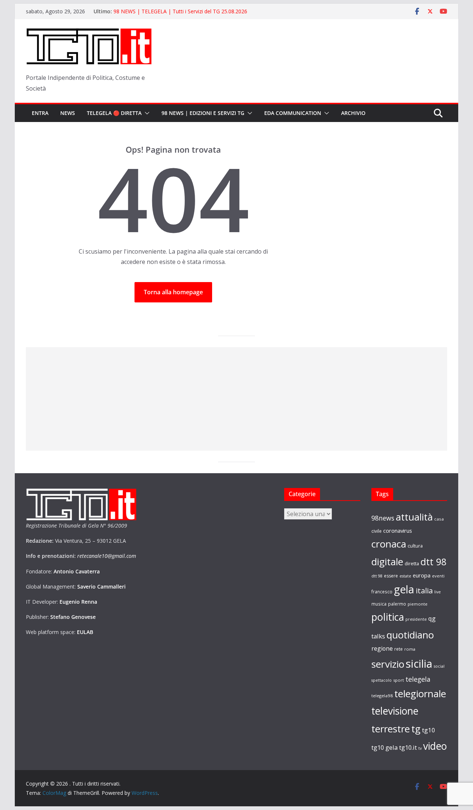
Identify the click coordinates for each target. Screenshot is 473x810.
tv (420, 748)
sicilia (419, 663)
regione (382, 648)
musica (379, 604)
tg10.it (408, 747)
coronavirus (397, 530)
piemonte (418, 604)
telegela (418, 679)
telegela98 (382, 695)
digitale (387, 561)
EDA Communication (292, 112)
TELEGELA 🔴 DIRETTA (114, 112)
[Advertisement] (236, 399)
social (439, 666)
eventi (438, 576)
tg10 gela (384, 747)
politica (387, 617)
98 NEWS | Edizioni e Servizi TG (202, 112)
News (67, 112)
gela (404, 589)
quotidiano (410, 634)
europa (422, 575)
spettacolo (381, 680)
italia (424, 590)
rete (398, 649)
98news (382, 518)
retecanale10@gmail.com (106, 555)
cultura (415, 546)
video (435, 746)
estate (405, 576)
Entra (40, 112)
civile (376, 531)
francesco (381, 591)
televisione (394, 711)
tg (416, 728)
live (437, 591)
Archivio (353, 112)
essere (391, 576)
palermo (397, 604)
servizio (387, 664)
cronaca (388, 543)
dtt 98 (433, 561)
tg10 (428, 730)
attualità (414, 516)
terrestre (390, 728)
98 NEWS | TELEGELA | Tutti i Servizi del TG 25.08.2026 (180, 11)
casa (439, 519)
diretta (412, 563)
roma (409, 649)
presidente (416, 619)
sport (398, 680)
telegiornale (420, 693)
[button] (146, 113)
